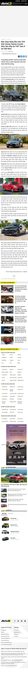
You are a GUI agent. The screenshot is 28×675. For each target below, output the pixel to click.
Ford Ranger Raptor (21, 421)
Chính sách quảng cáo (5, 638)
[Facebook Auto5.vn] (15, 621)
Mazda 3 (12, 369)
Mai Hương (11, 51)
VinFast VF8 (20, 389)
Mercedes (4, 360)
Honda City (20, 377)
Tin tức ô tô (16, 630)
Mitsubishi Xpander (5, 409)
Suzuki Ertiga (5, 412)
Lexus (19, 360)
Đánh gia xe (16, 634)
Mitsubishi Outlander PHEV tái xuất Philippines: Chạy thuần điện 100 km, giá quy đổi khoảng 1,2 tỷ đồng (21, 310)
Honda (11, 354)
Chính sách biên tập (5, 640)
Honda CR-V (4, 386)
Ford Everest (4, 393)
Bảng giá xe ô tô (17, 632)
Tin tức (8, 39)
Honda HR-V (12, 396)
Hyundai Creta (21, 393)
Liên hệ (2, 632)
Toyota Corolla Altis (11, 278)
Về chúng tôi (3, 630)
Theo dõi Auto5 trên (6, 53)
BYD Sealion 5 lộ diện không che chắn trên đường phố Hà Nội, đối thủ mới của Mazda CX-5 (20, 330)
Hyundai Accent (13, 377)
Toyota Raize (4, 396)
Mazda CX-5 (12, 386)
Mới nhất (4, 513)
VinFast (19, 354)
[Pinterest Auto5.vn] (25, 621)
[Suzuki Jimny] (5, 525)
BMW (19, 363)
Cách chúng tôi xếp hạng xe (6, 644)
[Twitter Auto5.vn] (18, 621)
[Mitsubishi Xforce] (5, 532)
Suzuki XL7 (12, 412)
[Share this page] (26, 56)
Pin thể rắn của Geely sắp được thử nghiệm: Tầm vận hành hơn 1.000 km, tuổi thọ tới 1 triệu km (21, 299)
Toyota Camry (13, 374)
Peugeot (11, 360)
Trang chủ (3, 39)
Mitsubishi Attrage (21, 380)
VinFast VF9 (20, 396)
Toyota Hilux (20, 418)
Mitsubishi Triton (5, 421)
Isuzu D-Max (12, 418)
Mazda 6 (19, 372)
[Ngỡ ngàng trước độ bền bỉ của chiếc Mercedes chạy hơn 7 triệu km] (4, 500)
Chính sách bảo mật (5, 636)
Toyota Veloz (20, 409)
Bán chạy (11, 513)
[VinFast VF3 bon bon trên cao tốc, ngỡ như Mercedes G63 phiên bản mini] (4, 490)
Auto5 (14, 276)
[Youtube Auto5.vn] (21, 621)
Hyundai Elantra (13, 380)
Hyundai (19, 357)
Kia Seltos (20, 399)
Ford (11, 363)
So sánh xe (16, 636)
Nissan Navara (13, 421)
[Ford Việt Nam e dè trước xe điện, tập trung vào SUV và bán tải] (14, 476)
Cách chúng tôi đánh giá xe (6, 642)
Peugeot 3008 (13, 401)
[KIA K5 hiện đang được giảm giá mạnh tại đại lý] (4, 506)
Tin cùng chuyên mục (7, 282)
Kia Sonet (12, 399)
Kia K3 (3, 380)
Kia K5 (3, 377)
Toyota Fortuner (13, 393)
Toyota (3, 354)
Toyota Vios (20, 369)
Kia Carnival (20, 412)
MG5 (11, 372)
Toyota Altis (4, 374)
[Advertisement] (14, 21)
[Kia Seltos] (5, 538)
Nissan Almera (5, 372)
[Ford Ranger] (5, 519)
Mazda (11, 357)
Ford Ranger (4, 418)
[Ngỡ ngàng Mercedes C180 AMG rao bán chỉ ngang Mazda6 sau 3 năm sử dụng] (4, 495)
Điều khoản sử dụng (5, 634)
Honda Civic (4, 369)
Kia (2, 363)
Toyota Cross (20, 386)
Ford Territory (5, 389)
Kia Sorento (4, 399)
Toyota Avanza (13, 409)
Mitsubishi (4, 357)
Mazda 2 (19, 374)
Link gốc (25, 271)
